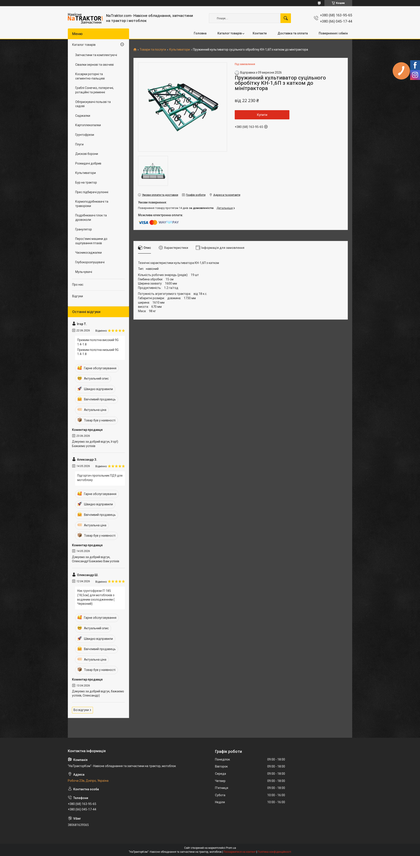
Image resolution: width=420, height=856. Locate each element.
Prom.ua (231, 847)
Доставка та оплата (293, 33)
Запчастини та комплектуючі (96, 55)
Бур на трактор (86, 182)
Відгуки (77, 296)
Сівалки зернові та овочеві (94, 64)
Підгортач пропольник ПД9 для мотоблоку (99, 478)
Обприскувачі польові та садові (93, 104)
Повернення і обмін (333, 33)
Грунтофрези (84, 134)
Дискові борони (86, 154)
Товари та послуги (153, 49)
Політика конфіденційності (274, 851)
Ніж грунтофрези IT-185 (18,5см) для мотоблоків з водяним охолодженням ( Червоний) (96, 597)
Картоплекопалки (88, 125)
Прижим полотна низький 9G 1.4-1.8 (98, 352)
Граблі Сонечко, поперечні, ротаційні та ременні (94, 90)
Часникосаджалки (88, 252)
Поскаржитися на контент (240, 851)
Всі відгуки (81, 710)
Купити (262, 115)
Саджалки (82, 115)
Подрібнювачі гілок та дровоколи (91, 217)
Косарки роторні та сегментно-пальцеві (90, 76)
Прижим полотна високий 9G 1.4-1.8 (98, 342)
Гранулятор (83, 229)
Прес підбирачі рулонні (91, 192)
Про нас (77, 284)
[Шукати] (285, 18)
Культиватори (179, 49)
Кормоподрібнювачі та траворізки (91, 204)
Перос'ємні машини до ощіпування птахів (91, 241)
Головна (200, 33)
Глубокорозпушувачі (90, 262)
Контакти (260, 33)
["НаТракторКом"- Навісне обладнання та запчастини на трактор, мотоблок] (85, 18)
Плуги (79, 144)
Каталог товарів (229, 33)
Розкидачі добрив (88, 163)
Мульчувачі (83, 272)
